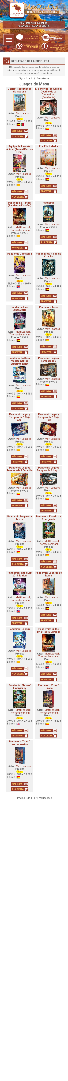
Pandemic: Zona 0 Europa (48, 686)
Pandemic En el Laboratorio (19, 308)
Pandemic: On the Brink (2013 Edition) (48, 630)
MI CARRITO (28, 23)
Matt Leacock (23, 113)
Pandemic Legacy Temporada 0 (48, 359)
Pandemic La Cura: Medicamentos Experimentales (20, 361)
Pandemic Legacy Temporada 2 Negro (48, 469)
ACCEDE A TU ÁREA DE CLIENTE (34, 26)
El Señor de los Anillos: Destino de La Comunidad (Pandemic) (48, 93)
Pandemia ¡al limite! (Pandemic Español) (19, 204)
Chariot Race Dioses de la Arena (19, 90)
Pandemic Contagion (19, 253)
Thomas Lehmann (19, 230)
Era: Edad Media (48, 146)
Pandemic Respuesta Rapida (19, 518)
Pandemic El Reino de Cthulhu (48, 255)
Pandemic (48, 202)
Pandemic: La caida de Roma (48, 574)
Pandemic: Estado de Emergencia (48, 518)
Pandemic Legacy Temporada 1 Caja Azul (19, 417)
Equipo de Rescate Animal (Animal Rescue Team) (19, 149)
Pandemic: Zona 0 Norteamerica (19, 743)
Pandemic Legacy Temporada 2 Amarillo (20, 469)
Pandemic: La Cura (20, 629)
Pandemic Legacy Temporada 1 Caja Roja (48, 417)
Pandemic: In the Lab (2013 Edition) (19, 574)
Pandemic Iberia (48, 307)
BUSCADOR (41, 23)
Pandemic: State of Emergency (20, 686)
